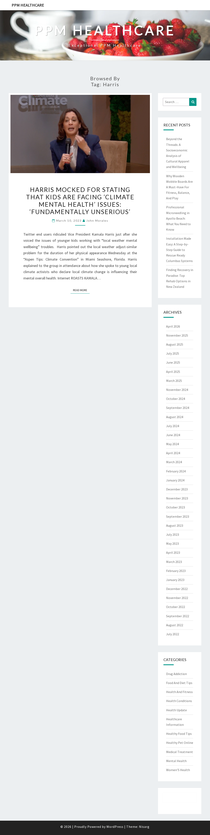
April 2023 (173, 552)
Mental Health (176, 761)
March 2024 (174, 462)
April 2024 (173, 453)
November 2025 (177, 335)
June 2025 (173, 362)
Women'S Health (178, 770)
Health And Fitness (179, 692)
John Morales (97, 220)
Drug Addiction (176, 674)
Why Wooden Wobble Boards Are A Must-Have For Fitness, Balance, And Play (179, 187)
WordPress (114, 827)
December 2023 (177, 489)
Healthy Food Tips (179, 734)
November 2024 (177, 390)
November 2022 (177, 598)
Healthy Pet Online (179, 743)
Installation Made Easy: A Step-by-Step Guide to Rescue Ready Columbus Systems (179, 249)
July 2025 (172, 353)
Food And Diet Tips (179, 683)
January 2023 (175, 580)
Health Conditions (179, 701)
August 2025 (174, 344)
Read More (81, 290)
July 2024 (172, 426)
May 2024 (172, 444)
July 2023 (172, 534)
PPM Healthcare (28, 5)
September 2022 (177, 616)
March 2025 (174, 381)
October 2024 (175, 399)
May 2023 (172, 543)
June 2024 (173, 435)
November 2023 (177, 498)
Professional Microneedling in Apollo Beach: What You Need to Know (178, 218)
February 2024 (176, 471)
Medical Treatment (179, 752)
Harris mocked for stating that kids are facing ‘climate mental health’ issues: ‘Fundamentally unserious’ (80, 200)
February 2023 (176, 571)
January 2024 (175, 480)
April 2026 (173, 326)
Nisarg (144, 827)
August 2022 (174, 625)
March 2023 (174, 562)
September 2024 (177, 408)
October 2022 (175, 607)
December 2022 (177, 589)
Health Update (176, 710)
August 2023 (174, 525)
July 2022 (172, 634)
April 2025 (173, 372)
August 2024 (174, 417)
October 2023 (175, 507)
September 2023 (177, 516)
